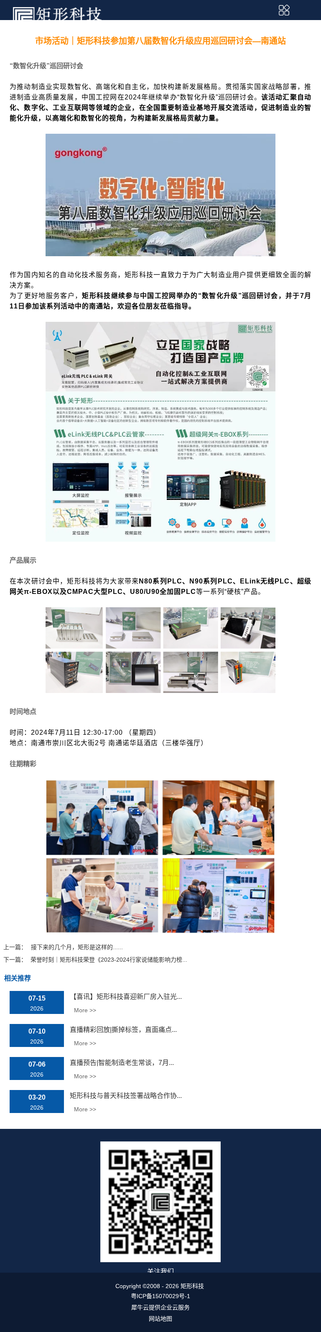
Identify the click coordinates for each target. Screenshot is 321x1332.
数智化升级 (220, 295)
